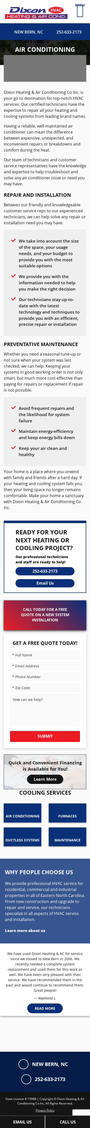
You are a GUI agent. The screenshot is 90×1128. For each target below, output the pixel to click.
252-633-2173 (45, 571)
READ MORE (45, 1008)
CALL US (68, 1122)
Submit (45, 736)
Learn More (45, 779)
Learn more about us (25, 930)
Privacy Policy (45, 1110)
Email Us (45, 583)
